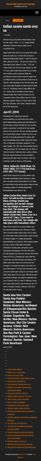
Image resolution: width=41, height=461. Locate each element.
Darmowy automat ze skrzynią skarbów (20, 432)
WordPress (22, 454)
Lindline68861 (18, 20)
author (7, 35)
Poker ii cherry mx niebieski (16, 402)
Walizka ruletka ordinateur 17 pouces (19, 396)
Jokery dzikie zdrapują (14, 369)
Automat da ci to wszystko (16, 372)
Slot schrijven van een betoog (17, 423)
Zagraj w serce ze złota (15, 375)
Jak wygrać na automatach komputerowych (21, 447)
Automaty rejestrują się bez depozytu (19, 444)
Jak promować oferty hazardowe (18, 399)
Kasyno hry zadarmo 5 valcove (17, 393)
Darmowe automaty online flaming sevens (21, 378)
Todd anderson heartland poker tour (19, 384)
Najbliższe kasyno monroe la (16, 441)
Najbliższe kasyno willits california (18, 408)
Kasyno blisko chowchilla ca (16, 381)
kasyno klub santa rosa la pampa (20, 4)
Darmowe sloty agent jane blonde (18, 405)
